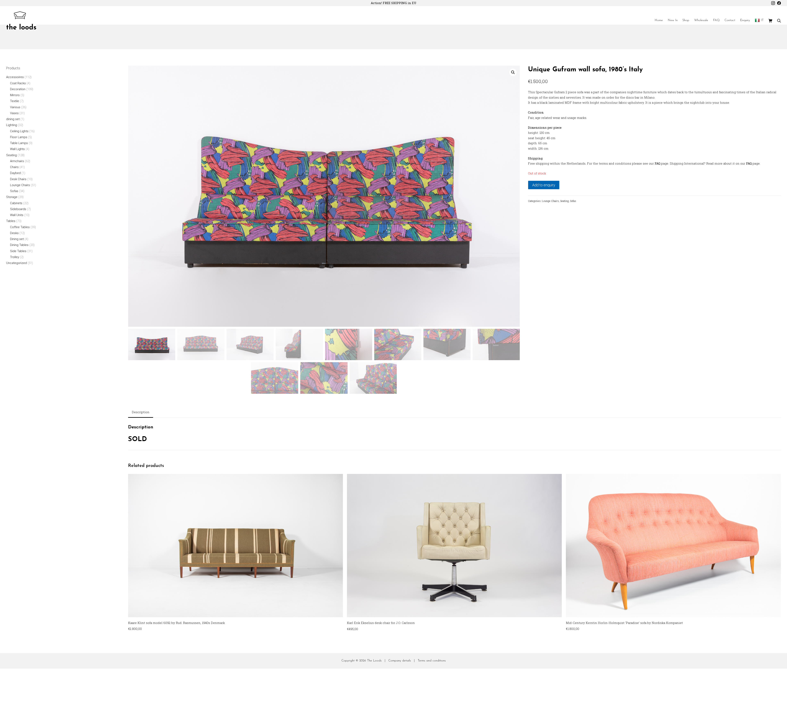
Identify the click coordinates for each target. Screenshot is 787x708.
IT (762, 20)
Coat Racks (18, 83)
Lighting (11, 125)
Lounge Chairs (550, 201)
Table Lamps (19, 143)
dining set (13, 119)
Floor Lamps (18, 137)
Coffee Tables (20, 227)
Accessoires (15, 77)
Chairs (14, 167)
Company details (399, 660)
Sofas (573, 201)
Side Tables (18, 251)
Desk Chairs (18, 179)
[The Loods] (21, 20)
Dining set (17, 239)
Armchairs (17, 161)
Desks (14, 233)
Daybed (15, 173)
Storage (11, 197)
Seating (564, 201)
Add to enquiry (543, 185)
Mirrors (15, 95)
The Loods (374, 660)
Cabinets (16, 203)
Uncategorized (16, 263)
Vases (14, 113)
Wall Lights (17, 149)
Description (140, 412)
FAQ (657, 163)
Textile (14, 101)
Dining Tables (19, 245)
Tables (10, 221)
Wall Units (16, 215)
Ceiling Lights (19, 131)
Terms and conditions (432, 660)
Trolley (14, 257)
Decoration (17, 89)
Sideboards (18, 209)
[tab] (140, 412)
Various (15, 107)
